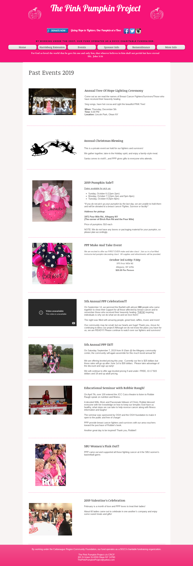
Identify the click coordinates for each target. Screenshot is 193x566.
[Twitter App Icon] (132, 31)
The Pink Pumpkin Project (96, 8)
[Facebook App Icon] (126, 31)
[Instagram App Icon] (138, 31)
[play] (65, 483)
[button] (82, 47)
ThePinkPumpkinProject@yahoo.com (96, 559)
